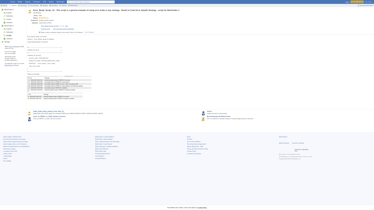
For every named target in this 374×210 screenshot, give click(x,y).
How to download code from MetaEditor (63, 29)
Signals (27, 2)
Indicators (9, 16)
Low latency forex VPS (10, 151)
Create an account (357, 2)
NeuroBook (55, 5)
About (189, 137)
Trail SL (209, 111)
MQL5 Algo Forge (100, 151)
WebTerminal (74, 5)
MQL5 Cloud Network (101, 149)
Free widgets (7, 161)
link (12, 58)
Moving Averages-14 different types (218, 116)
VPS (44, 2)
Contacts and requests (194, 153)
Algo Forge (23, 5)
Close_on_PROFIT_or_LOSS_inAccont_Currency (49, 116)
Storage (7, 42)
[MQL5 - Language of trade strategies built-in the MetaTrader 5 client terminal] (4, 2)
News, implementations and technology (107, 141)
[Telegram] (283, 150)
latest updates (104, 139)
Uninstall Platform (100, 158)
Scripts (8, 19)
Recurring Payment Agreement (196, 144)
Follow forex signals (9, 149)
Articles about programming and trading (15, 141)
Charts (5, 158)
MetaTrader (60, 2)
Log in (347, 2)
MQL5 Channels (284, 143)
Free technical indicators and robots (14, 139)
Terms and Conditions (193, 141)
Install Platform (99, 156)
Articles (5, 5)
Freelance (36, 2)
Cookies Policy (191, 151)
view (66, 26)
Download (102, 153)
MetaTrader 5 (9, 9)
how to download (14, 46)
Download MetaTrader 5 (366, 5)
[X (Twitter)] (286, 150)
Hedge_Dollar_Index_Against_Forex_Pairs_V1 (48, 111)
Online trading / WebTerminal (12, 137)
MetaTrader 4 (9, 26)
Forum (13, 2)
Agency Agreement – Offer (195, 146)
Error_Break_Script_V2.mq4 (49, 26)
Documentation (34, 5)
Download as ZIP (45, 29)
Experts (9, 13)
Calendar (64, 5)
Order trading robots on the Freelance (15, 144)
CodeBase (14, 5)
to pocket (371, 10)
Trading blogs (7, 156)
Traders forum (7, 153)
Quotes (51, 2)
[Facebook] (280, 150)
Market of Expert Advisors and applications (16, 146)
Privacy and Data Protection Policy (197, 149)
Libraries (9, 22)
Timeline (189, 139)
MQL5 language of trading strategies (106, 146)
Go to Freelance (89, 32)
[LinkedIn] (292, 150)
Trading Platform (104, 137)
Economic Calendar (298, 143)
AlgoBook (45, 5)
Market (20, 2)
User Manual (103, 144)
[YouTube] (289, 150)
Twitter (14, 51)
